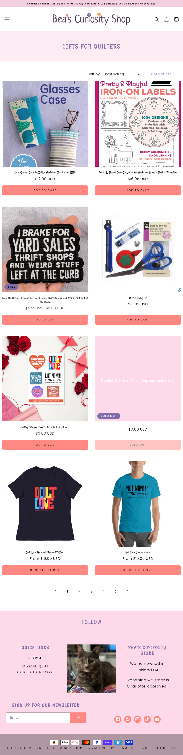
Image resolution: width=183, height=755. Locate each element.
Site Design (165, 748)
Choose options (45, 570)
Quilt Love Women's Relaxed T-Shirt (45, 552)
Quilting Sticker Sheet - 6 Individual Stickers (45, 427)
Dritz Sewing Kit (138, 298)
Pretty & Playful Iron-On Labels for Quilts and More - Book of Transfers (138, 172)
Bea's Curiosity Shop (62, 748)
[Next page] (128, 591)
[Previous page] (55, 591)
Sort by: (94, 74)
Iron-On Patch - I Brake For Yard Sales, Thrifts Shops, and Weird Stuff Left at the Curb (45, 300)
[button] (7, 19)
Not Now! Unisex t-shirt (137, 552)
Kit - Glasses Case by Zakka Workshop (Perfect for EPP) (45, 172)
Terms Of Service (135, 748)
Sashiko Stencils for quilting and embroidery (138, 380)
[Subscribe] (78, 717)
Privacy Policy (100, 748)
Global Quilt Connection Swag (35, 669)
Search (35, 658)
